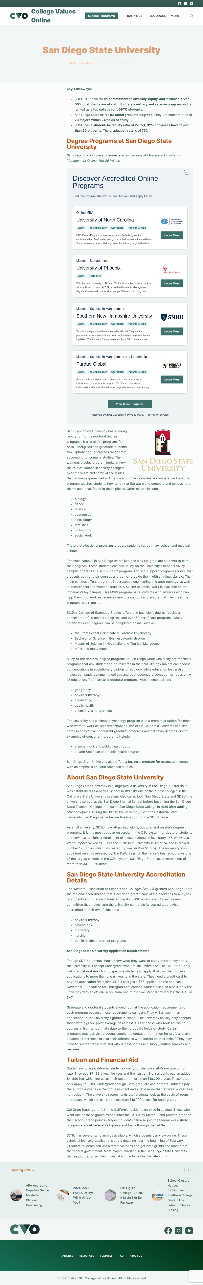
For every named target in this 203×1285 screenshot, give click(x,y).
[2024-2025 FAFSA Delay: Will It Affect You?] (63, 1195)
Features (106, 1255)
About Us (136, 1255)
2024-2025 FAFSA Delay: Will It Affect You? (83, 1195)
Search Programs (101, 15)
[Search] (191, 15)
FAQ (121, 1255)
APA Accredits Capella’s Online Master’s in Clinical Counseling (37, 1195)
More (175, 16)
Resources (156, 16)
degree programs (80, 1156)
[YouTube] (191, 3)
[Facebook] (179, 3)
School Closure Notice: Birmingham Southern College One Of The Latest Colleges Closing (180, 1195)
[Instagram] (185, 3)
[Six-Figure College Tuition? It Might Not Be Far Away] (110, 1195)
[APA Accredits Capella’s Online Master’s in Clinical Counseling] (16, 1195)
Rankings (135, 16)
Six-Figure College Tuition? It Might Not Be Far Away (132, 1195)
